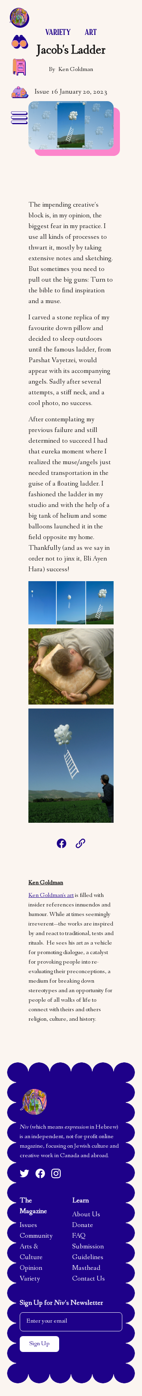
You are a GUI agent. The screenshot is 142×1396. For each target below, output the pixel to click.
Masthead (86, 1268)
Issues (28, 1225)
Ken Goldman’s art (51, 896)
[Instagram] (56, 1173)
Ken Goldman (75, 70)
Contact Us (88, 1279)
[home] (19, 17)
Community (36, 1236)
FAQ (79, 1236)
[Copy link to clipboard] (80, 843)
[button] (19, 41)
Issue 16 (46, 92)
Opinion (31, 1268)
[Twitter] (24, 1173)
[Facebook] (40, 1173)
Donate (82, 1225)
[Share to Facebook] (61, 843)
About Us (86, 1215)
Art (91, 32)
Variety (58, 32)
